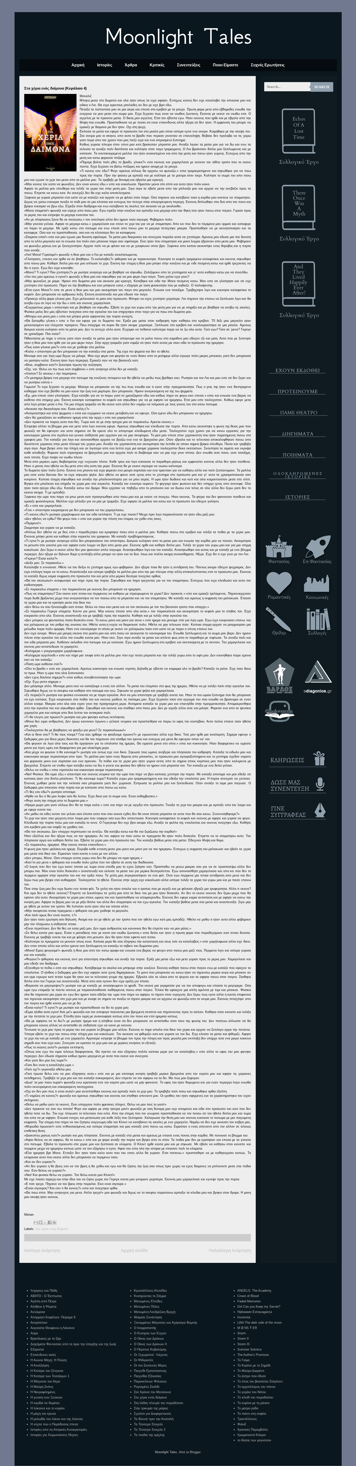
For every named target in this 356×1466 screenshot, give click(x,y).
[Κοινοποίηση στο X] (45, 1222)
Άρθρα (131, 65)
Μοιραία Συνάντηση (148, 1317)
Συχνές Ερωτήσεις (268, 65)
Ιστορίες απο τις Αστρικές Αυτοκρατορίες (59, 1429)
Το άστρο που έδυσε (251, 1376)
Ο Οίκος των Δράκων (149, 1338)
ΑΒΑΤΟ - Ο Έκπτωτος (46, 1296)
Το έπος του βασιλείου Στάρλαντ (260, 1381)
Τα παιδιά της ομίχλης (149, 1435)
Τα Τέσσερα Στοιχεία (148, 1424)
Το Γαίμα (243, 1360)
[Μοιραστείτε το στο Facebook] (49, 1222)
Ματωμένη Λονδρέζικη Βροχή (154, 1312)
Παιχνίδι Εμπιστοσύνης (150, 1371)
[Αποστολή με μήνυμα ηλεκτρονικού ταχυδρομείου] (35, 1222)
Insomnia (243, 1317)
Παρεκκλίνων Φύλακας (150, 1381)
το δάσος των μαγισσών (254, 1440)
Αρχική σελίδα (134, 1250)
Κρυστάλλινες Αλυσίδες (150, 1290)
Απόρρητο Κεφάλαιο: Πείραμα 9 (53, 1317)
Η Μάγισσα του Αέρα (45, 1381)
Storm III (243, 1344)
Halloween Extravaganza (254, 1312)
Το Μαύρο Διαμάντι (250, 1371)
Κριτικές (157, 65)
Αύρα (34, 1333)
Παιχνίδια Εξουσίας (147, 1376)
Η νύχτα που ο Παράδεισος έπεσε (54, 1424)
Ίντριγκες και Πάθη (44, 1290)
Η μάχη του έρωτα (43, 1413)
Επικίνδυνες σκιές (43, 1355)
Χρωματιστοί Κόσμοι (251, 1435)
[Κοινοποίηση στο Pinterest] (54, 1222)
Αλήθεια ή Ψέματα (43, 1306)
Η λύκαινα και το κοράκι (48, 1408)
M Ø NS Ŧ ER (247, 1328)
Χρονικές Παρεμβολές (252, 1429)
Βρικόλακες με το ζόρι (46, 1338)
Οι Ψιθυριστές (143, 1360)
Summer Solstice (249, 1349)
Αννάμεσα (38, 1312)
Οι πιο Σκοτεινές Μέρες (150, 1365)
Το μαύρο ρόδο (247, 1408)
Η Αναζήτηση (40, 1365)
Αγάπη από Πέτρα (43, 1301)
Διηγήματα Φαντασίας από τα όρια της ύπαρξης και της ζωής (73, 1344)
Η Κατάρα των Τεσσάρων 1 (50, 1376)
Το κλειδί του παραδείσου (255, 1397)
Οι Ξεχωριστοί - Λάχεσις (151, 1355)
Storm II (243, 1338)
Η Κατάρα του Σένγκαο (47, 1371)
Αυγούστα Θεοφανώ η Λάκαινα (53, 1328)
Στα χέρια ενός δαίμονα (51, 1229)
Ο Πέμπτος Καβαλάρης (150, 1349)
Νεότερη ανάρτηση (42, 1250)
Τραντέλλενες (247, 1419)
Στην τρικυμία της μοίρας (151, 1408)
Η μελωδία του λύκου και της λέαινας (57, 1419)
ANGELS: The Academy (254, 1290)
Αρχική (78, 65)
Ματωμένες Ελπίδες (148, 1301)
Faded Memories (249, 1301)
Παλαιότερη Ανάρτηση (230, 1250)
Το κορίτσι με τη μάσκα (253, 1403)
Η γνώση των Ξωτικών (46, 1397)
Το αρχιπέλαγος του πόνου (256, 1387)
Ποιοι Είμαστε (225, 65)
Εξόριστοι (37, 1349)
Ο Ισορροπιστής (145, 1328)
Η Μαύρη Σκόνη (42, 1387)
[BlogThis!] (40, 1222)
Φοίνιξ (241, 1424)
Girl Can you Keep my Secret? (258, 1306)
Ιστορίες (104, 65)
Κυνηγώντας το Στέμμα (150, 1296)
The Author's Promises (253, 1355)
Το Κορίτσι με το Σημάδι (254, 1365)
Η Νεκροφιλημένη (43, 1392)
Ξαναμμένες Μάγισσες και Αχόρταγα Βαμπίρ (165, 1322)
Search (321, 87)
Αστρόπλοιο (39, 1322)
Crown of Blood (248, 1296)
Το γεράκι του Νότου (251, 1392)
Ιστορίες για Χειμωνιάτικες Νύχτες (54, 1435)
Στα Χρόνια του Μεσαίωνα (152, 1392)
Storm (241, 1333)
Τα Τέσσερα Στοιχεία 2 (149, 1429)
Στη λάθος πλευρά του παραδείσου (158, 1403)
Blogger (195, 1452)
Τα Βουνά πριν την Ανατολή (153, 1419)
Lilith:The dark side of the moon (259, 1322)
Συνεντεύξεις (188, 65)
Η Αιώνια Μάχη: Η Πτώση (49, 1360)
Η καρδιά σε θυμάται (45, 1403)
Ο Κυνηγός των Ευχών (150, 1333)
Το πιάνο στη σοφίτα (251, 1413)
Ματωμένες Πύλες (146, 1306)
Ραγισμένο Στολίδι (146, 1387)
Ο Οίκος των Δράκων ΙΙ (150, 1344)
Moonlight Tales (178, 36)
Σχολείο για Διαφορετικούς (152, 1413)
